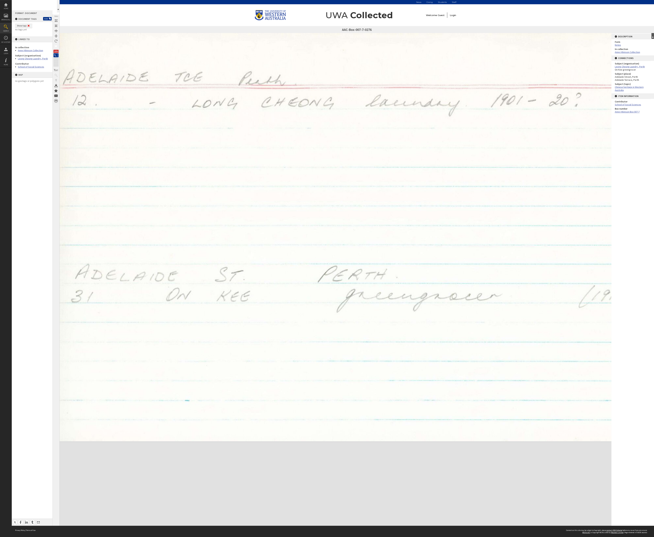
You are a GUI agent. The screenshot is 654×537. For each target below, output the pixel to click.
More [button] (6, 65)
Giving (429, 2)
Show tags (22, 25)
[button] (56, 55)
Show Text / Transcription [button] (56, 70)
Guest (441, 15)
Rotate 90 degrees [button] (56, 41)
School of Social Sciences (31, 66)
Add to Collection (56, 90)
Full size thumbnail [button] (56, 20)
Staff (454, 2)
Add (46, 18)
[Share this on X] (15, 520)
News (418, 2)
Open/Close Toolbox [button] (58, 6)
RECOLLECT (586, 532)
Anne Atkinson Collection (30, 50)
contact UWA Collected (614, 530)
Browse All (6, 20)
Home (6, 8)
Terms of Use (30, 530)
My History (5, 42)
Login (6, 53)
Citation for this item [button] (56, 100)
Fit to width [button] (56, 30)
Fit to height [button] (56, 36)
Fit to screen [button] (56, 25)
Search (6, 31)
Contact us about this (56, 95)
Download (56, 85)
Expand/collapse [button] (652, 36)
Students (442, 2)
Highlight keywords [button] (56, 80)
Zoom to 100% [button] (56, 46)
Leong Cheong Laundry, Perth (33, 58)
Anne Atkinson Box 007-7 (627, 111)
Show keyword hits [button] (56, 75)
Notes (618, 45)
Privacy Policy (20, 530)
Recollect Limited (617, 532)
